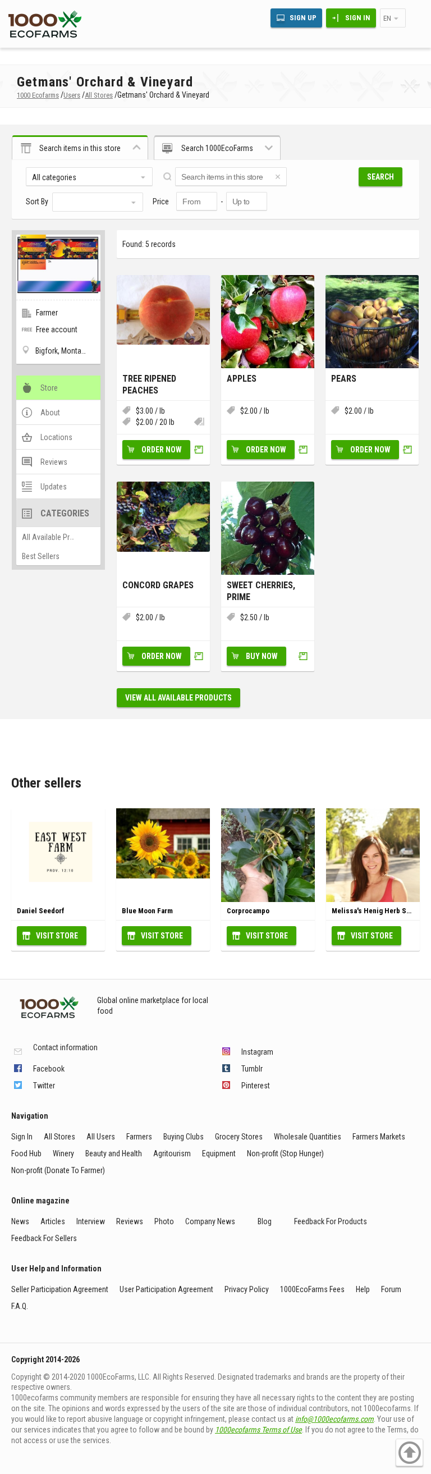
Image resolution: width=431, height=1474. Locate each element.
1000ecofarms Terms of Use (258, 1429)
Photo (164, 1221)
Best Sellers (40, 556)
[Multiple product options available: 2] (198, 422)
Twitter (44, 1085)
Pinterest (255, 1085)
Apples (241, 378)
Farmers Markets (378, 1136)
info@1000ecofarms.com (334, 1419)
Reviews (129, 1221)
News (20, 1221)
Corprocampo (248, 911)
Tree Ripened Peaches (149, 384)
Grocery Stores (239, 1136)
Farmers (139, 1136)
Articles (52, 1221)
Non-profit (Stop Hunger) (285, 1153)
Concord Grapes (158, 585)
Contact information (65, 1047)
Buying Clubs (183, 1136)
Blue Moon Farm (147, 911)
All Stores (59, 1136)
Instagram (257, 1051)
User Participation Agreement (166, 1289)
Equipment (219, 1153)
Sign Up (303, 17)
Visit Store (57, 935)
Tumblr (252, 1068)
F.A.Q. (19, 1306)
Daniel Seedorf (41, 911)
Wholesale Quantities (307, 1136)
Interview (90, 1221)
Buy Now (262, 656)
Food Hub (26, 1153)
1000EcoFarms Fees (312, 1289)
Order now (161, 449)
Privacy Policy (246, 1289)
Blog (265, 1221)
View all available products (178, 697)
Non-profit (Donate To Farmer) (58, 1170)
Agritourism (172, 1153)
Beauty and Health (113, 1153)
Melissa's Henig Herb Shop (375, 911)
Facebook (49, 1068)
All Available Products (57, 537)
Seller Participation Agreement (59, 1289)
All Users (100, 1136)
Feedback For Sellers (44, 1238)
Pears (343, 378)
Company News (210, 1221)
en (387, 18)
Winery (63, 1153)
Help (363, 1289)
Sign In (357, 17)
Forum (391, 1289)
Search (380, 176)
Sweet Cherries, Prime (261, 591)
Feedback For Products (330, 1221)
